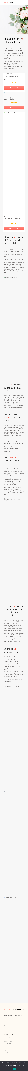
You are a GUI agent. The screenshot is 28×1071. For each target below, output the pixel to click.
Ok (14, 1068)
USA (5, 1025)
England (5, 1027)
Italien (5, 1029)
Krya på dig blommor (8, 1041)
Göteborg (6, 1052)
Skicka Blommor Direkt (14, 88)
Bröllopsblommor (7, 1039)
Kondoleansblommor (8, 1043)
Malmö (5, 1054)
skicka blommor (9, 656)
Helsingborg (6, 1055)
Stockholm (6, 1050)
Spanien (5, 1030)
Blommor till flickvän (8, 1037)
